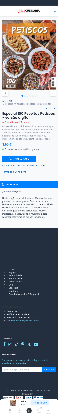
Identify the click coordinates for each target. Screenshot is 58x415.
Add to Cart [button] (21, 158)
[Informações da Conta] (48, 410)
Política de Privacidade (18, 314)
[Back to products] (50, 108)
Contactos (12, 311)
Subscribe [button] (49, 369)
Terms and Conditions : (14, 171)
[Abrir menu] (29, 410)
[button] (5, 93)
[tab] (29, 191)
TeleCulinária (15, 275)
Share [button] (42, 165)
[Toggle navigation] (3, 11)
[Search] (19, 409)
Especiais (14, 287)
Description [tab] (11, 184)
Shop (9, 100)
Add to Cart (41, 402)
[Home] (9, 409)
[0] (55, 11)
